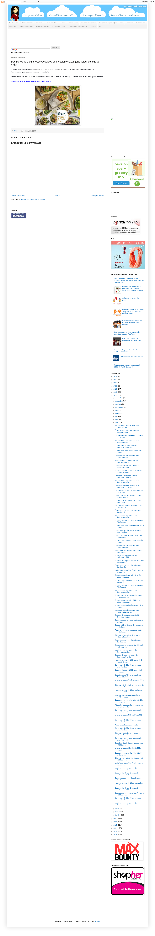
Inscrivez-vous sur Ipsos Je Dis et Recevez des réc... (127, 441)
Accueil (57, 195)
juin (116, 416)
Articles (93, 26)
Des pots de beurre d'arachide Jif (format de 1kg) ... (127, 616)
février (117, 812)
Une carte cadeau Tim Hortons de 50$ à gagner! (131, 339)
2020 (115, 389)
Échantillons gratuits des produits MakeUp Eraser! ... (127, 431)
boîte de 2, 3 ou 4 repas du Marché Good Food (51, 69)
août (117, 410)
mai (116, 419)
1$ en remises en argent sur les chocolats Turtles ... (126, 461)
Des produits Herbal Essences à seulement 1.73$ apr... (126, 789)
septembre (119, 407)
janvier (118, 815)
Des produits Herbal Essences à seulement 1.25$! (126, 774)
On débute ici (14, 23)
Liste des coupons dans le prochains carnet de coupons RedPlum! (127, 333)
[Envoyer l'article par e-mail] (22, 130)
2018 (115, 395)
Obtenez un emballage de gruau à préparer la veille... (127, 636)
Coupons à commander (69, 23)
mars (117, 809)
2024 (115, 377)
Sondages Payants (26, 26)
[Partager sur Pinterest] (35, 131)
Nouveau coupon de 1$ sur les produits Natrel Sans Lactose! (132, 322)
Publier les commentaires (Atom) (33, 199)
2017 (115, 819)
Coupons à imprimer (88, 23)
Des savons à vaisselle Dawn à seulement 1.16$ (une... (126, 476)
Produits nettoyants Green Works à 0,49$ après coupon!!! (126, 351)
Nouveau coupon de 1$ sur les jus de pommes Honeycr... (128, 471)
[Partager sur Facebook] (33, 131)
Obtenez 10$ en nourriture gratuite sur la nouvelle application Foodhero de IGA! (132, 288)
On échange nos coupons (78, 26)
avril (117, 423)
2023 (115, 380)
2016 (115, 822)
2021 (115, 386)
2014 (115, 828)
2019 (115, 392)
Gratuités (12, 26)
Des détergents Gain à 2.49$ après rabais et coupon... (127, 466)
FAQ (100, 26)
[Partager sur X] (31, 131)
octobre (118, 404)
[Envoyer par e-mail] (26, 131)
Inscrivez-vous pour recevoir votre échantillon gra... (127, 426)
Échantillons (140, 23)
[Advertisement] (52, 37)
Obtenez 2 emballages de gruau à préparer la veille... (127, 734)
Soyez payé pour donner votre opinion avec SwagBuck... (128, 711)
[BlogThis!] (28, 131)
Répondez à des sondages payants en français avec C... (129, 706)
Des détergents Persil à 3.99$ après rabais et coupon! (128, 576)
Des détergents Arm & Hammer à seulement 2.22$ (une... (127, 486)
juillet (117, 413)
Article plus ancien (97, 195)
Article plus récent (18, 195)
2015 (115, 825)
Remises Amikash (42, 26)
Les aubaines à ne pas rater (32, 23)
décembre (119, 398)
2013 (115, 831)
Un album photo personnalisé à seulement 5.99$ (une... (126, 446)
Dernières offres (51, 23)
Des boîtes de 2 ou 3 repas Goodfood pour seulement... (128, 496)
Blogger (97, 921)
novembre (119, 401)
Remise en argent (58, 26)
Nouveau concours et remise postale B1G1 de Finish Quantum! (127, 366)
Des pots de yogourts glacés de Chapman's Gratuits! (126, 656)
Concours (129, 23)
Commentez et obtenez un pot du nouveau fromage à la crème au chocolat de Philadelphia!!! (128, 280)
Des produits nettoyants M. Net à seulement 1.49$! (127, 556)
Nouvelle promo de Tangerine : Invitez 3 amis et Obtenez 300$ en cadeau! (133, 311)
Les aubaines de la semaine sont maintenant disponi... (127, 456)
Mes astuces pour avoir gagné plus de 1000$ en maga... (128, 696)
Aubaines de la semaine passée (131, 356)
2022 (115, 383)
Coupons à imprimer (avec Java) (111, 23)
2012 (115, 834)
